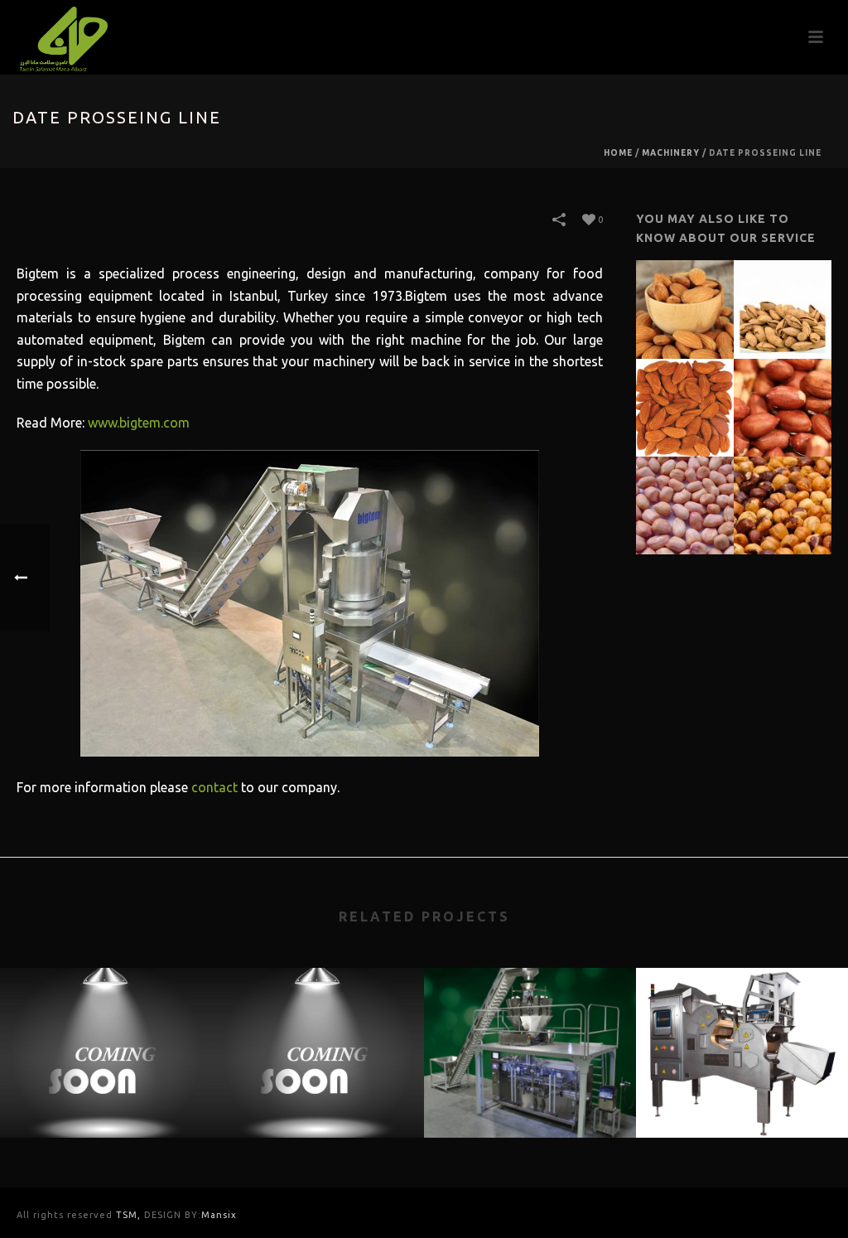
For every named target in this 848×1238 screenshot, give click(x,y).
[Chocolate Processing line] (318, 1032)
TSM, (130, 1215)
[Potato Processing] (106, 1032)
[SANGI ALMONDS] (705, 400)
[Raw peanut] (705, 498)
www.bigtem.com (139, 422)
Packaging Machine (530, 1093)
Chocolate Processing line (318, 1093)
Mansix (219, 1215)
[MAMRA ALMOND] (705, 302)
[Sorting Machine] (742, 1032)
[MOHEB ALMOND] (802, 302)
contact (214, 787)
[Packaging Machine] (530, 1032)
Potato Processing (106, 1093)
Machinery (671, 152)
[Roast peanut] (802, 400)
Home (618, 152)
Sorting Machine (742, 1093)
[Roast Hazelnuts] (802, 498)
